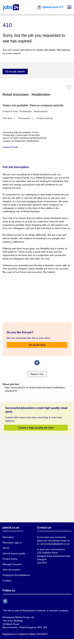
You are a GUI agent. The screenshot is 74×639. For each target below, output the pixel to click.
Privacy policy (10, 558)
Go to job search (15, 71)
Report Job (37, 374)
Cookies (7, 580)
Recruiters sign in (12, 542)
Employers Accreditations (16, 575)
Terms (6, 548)
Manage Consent (12, 564)
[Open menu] (69, 7)
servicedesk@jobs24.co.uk (55, 543)
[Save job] (69, 87)
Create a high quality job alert (36, 427)
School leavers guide (14, 553)
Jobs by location (11, 569)
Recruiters (8, 537)
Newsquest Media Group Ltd (18, 617)
